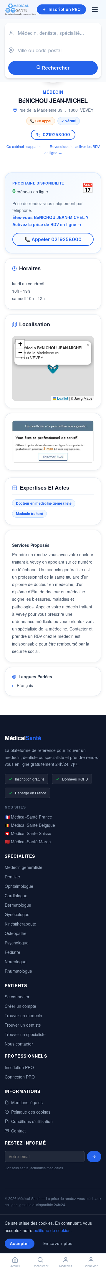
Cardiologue (16, 895)
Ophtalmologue (19, 886)
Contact (18, 1131)
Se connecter (17, 997)
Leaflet (62, 398)
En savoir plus (57, 1243)
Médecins (65, 1266)
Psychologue (17, 943)
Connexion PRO (20, 1077)
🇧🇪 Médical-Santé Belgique (30, 825)
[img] (53, 368)
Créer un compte (20, 1006)
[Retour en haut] (94, 1246)
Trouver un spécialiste (25, 1034)
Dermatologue (18, 905)
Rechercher (55, 68)
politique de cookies (52, 1230)
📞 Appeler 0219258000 (53, 239)
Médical (23, 737)
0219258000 (56, 134)
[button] (53, 368)
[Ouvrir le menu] (95, 9)
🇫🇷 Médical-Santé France (28, 817)
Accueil (15, 1266)
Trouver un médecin (23, 1015)
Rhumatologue (18, 971)
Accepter (19, 1243)
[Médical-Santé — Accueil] (21, 9)
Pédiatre (12, 952)
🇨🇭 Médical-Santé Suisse (28, 833)
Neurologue (15, 961)
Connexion (91, 1266)
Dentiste (12, 877)
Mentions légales (27, 1102)
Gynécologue (17, 914)
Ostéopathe (15, 933)
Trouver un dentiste (23, 1025)
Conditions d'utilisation (32, 1121)
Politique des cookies (30, 1112)
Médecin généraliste (23, 867)
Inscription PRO (65, 9)
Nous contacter (19, 1044)
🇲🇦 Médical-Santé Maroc (28, 841)
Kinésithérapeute (20, 924)
